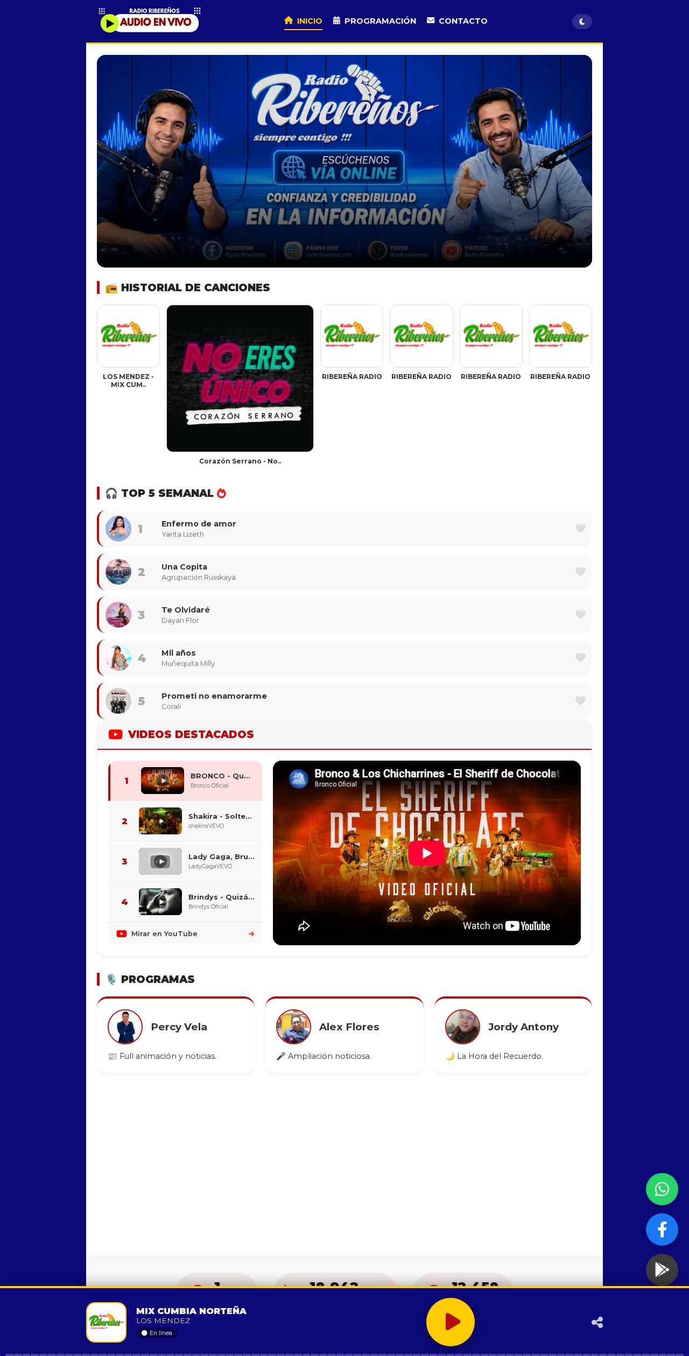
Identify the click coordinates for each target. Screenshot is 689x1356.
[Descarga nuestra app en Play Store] (662, 1270)
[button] (580, 528)
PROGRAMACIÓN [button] (380, 21)
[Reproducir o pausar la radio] (450, 1322)
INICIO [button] (309, 21)
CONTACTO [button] (463, 21)
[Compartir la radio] (567, 1322)
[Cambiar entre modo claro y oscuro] (582, 21)
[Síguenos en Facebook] (662, 1229)
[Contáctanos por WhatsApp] (662, 1189)
